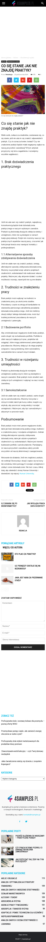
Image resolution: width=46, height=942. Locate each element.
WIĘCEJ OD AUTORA (12, 547)
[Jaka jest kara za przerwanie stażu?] (7, 580)
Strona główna (6, 58)
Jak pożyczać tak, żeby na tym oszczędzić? (29, 860)
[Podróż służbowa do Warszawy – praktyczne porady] (7, 839)
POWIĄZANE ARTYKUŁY (12, 543)
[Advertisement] (23, 31)
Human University (27, 473)
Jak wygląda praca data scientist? (36, 504)
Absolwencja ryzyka (13, 61)
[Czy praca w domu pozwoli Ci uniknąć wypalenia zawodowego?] (7, 851)
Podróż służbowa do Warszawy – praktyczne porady (29, 837)
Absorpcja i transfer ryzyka (14, 909)
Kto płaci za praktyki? (25, 554)
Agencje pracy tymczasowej (14, 905)
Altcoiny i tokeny (9, 897)
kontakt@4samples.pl (31, 814)
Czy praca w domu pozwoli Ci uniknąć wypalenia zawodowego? (28, 849)
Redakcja (9, 74)
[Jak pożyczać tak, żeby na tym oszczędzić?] (7, 863)
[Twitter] (26, 821)
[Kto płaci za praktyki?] (7, 557)
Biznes (4, 61)
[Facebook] (19, 821)
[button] (42, 3)
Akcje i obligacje (9, 878)
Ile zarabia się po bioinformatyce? (9, 504)
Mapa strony (23, 935)
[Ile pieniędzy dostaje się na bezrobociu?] (7, 568)
